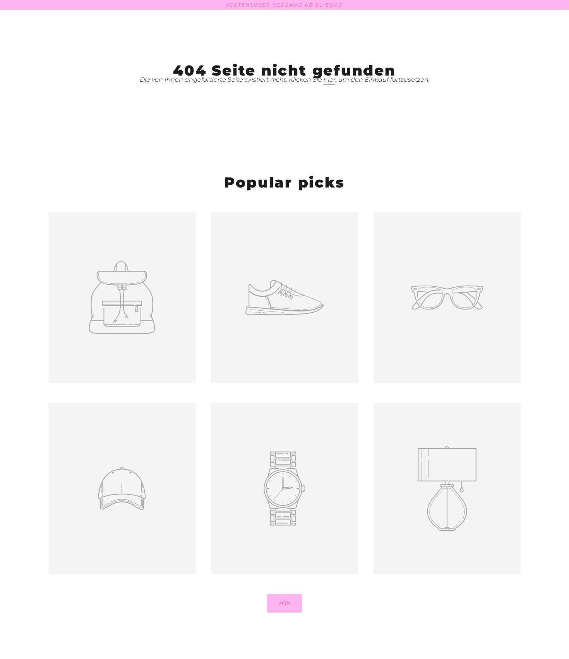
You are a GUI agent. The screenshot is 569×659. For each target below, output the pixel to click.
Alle (284, 603)
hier (330, 79)
